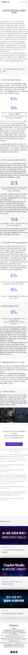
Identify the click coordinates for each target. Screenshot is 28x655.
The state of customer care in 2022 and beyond (12, 470)
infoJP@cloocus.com (20, 644)
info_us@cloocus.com (18, 637)
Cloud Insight (5, 546)
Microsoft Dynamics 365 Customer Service (12, 121)
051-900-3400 (15, 634)
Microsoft (16, 451)
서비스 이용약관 (14, 645)
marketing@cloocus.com (19, 631)
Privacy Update (20, 645)
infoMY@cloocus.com (15, 641)
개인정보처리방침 (7, 645)
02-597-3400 (8, 631)
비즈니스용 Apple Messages (10, 129)
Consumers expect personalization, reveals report (12, 486)
